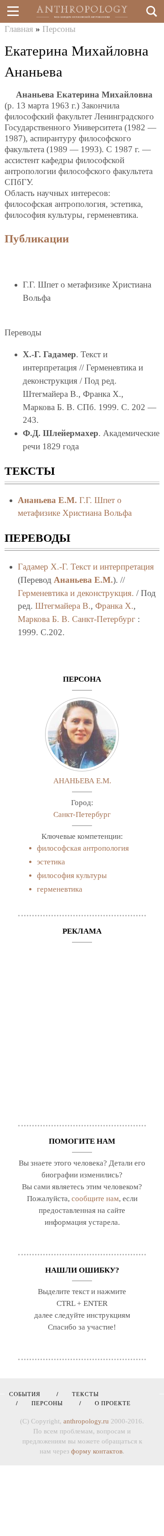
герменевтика (59, 889)
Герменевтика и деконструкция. (76, 593)
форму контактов (97, 1451)
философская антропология (83, 848)
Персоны (59, 29)
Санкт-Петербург (103, 619)
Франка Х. (114, 606)
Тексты (82, 1394)
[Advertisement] (82, 1029)
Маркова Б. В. (44, 619)
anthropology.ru (86, 1421)
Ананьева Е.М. (47, 500)
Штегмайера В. (63, 606)
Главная (19, 29)
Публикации (37, 238)
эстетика (51, 862)
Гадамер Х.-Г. (43, 566)
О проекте (109, 1403)
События (25, 1394)
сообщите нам (95, 1198)
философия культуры (72, 875)
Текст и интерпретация (112, 566)
